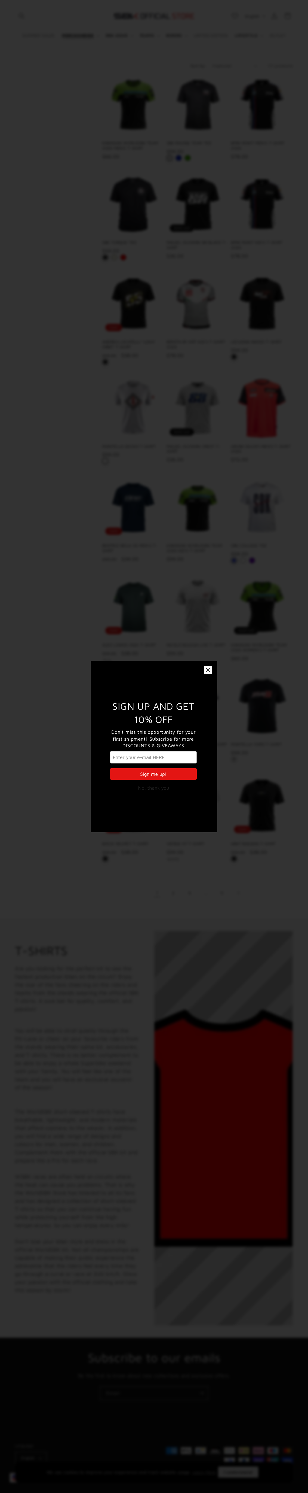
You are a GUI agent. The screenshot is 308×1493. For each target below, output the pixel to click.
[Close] (208, 670)
